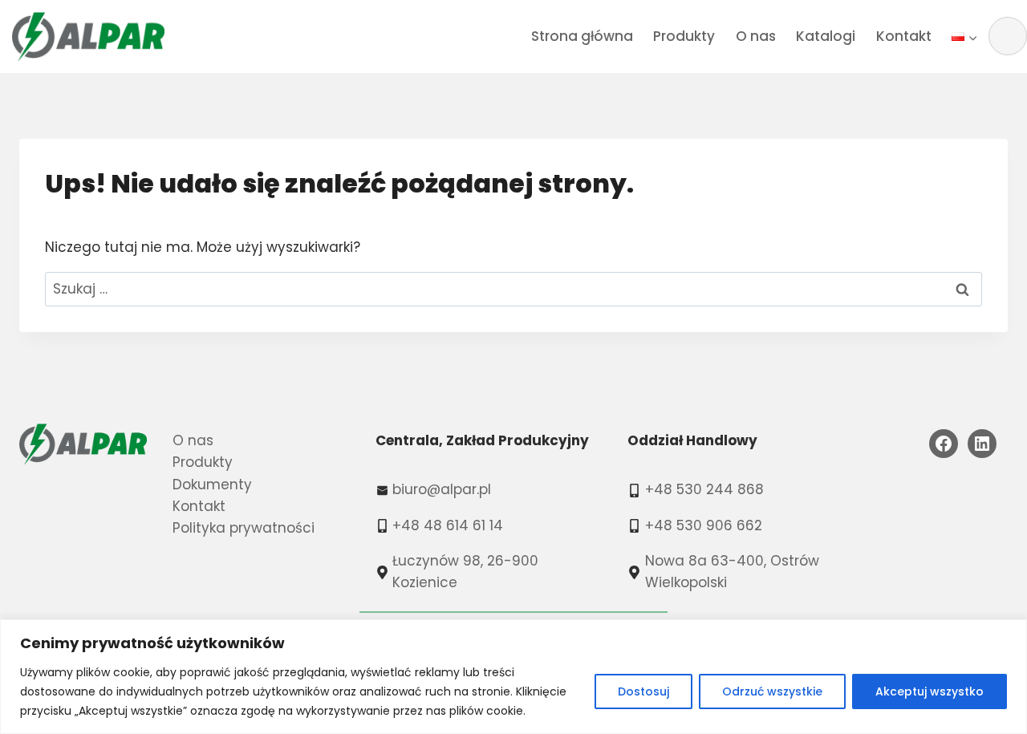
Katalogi (825, 36)
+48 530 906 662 (703, 525)
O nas (756, 36)
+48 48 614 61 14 (447, 525)
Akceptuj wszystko (929, 691)
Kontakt (904, 36)
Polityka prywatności (244, 527)
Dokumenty (212, 484)
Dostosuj (643, 691)
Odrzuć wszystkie (772, 691)
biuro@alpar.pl (441, 489)
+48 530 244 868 (704, 489)
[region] (513, 676)
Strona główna (582, 36)
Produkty (684, 36)
